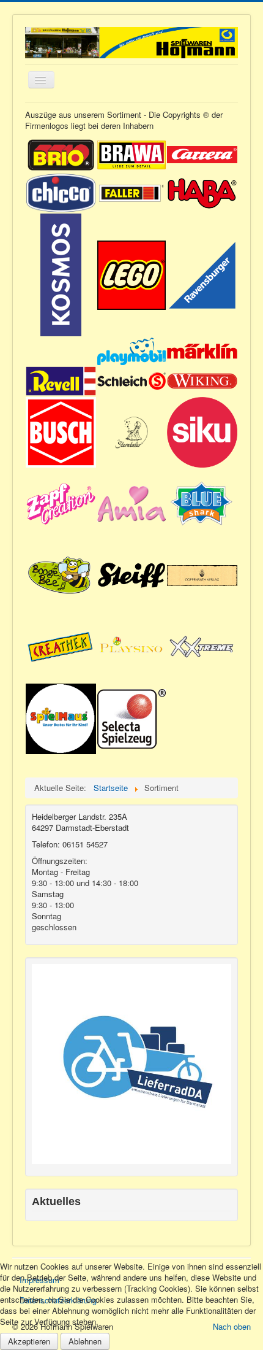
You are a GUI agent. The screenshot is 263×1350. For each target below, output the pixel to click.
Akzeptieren (29, 1341)
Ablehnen (85, 1341)
